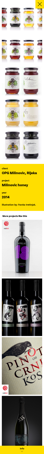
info (22, 448)
